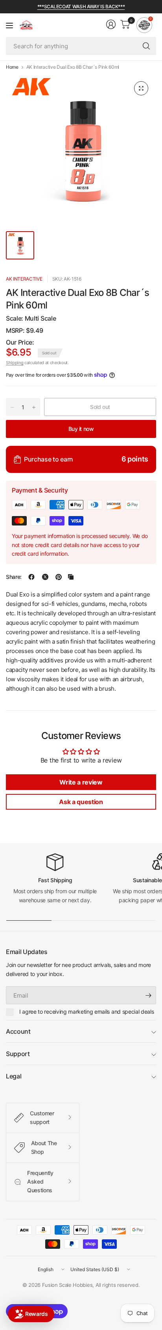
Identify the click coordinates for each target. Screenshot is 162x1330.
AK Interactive (24, 279)
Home (12, 67)
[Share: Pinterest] (58, 577)
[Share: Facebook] (31, 577)
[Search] (146, 46)
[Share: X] (45, 577)
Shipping (14, 362)
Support (18, 1054)
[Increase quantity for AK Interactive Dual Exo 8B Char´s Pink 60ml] (34, 407)
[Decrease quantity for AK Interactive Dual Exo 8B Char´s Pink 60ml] (12, 407)
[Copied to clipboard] (71, 577)
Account (18, 1031)
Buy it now (81, 428)
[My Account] (111, 24)
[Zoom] (141, 88)
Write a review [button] (81, 782)
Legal (13, 1076)
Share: (14, 577)
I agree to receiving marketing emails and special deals (86, 1011)
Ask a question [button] (81, 802)
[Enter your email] (148, 995)
